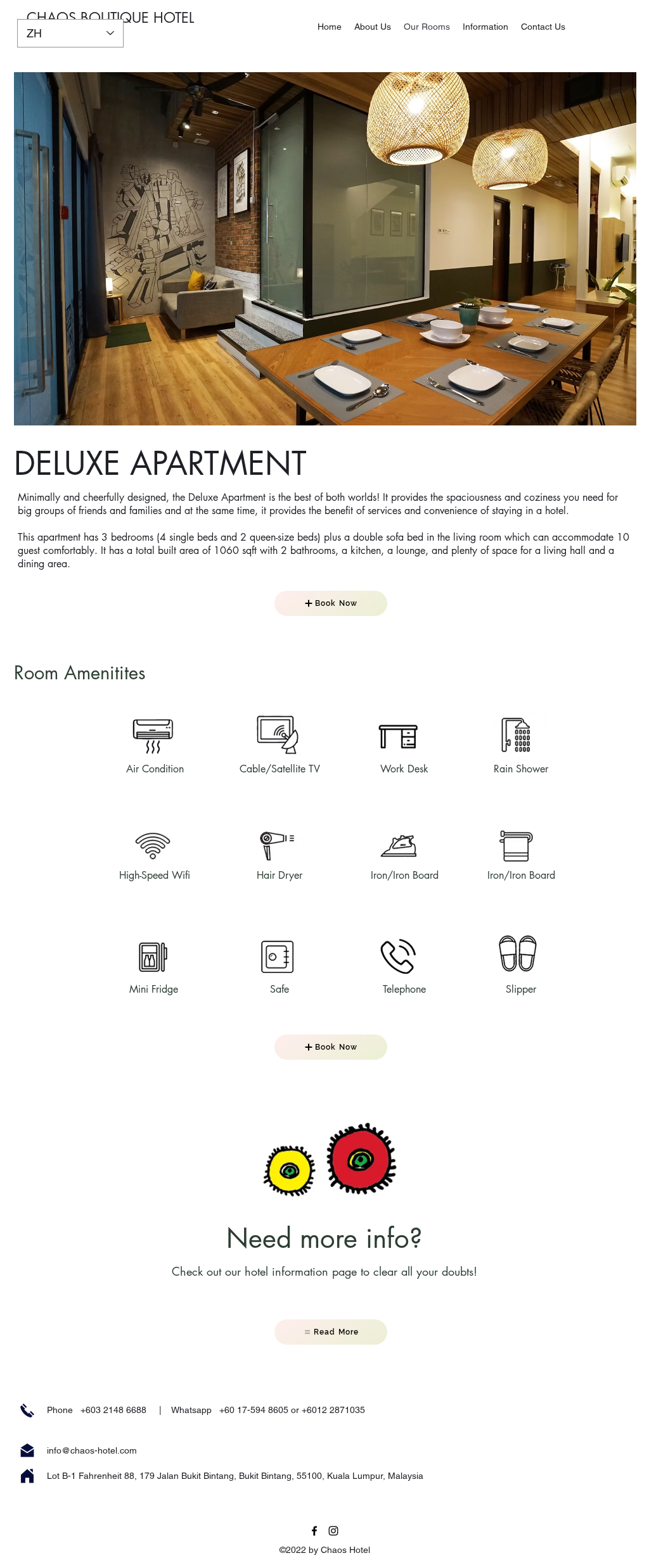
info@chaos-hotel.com (92, 1450)
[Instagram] (333, 1530)
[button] (325, 248)
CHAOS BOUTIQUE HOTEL (110, 18)
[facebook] (314, 1530)
